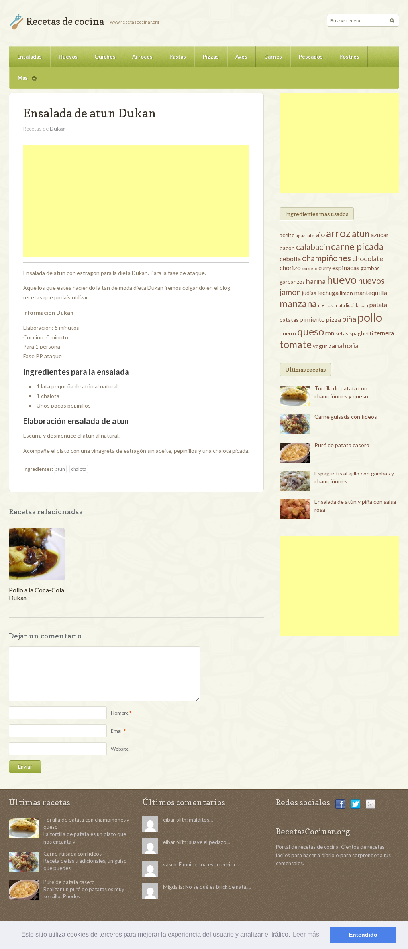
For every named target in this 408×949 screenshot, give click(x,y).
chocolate (367, 258)
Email (117, 731)
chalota (78, 469)
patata (378, 304)
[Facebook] (340, 803)
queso (310, 331)
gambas (370, 268)
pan (364, 305)
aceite (287, 235)
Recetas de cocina (65, 21)
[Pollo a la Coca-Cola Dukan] (37, 553)
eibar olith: (175, 819)
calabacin (313, 247)
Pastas (177, 56)
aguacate (305, 235)
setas (341, 333)
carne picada (357, 246)
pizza (333, 319)
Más (18, 82)
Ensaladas (29, 56)
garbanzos (292, 282)
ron (329, 333)
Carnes (273, 56)
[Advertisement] (136, 201)
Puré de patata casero (341, 445)
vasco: (170, 864)
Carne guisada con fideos (345, 416)
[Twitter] (355, 803)
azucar (380, 234)
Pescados (311, 56)
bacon (287, 248)
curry (324, 268)
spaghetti (361, 333)
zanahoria (343, 345)
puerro (288, 333)
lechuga (328, 292)
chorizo (290, 267)
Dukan (58, 128)
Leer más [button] (306, 934)
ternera (384, 333)
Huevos (68, 56)
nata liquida (347, 305)
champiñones (326, 258)
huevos (371, 280)
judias (309, 293)
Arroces (142, 56)
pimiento (312, 319)
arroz (338, 233)
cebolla (290, 258)
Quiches (105, 56)
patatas (289, 320)
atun (60, 469)
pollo (369, 317)
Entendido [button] (363, 934)
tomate (296, 344)
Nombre (120, 713)
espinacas (345, 267)
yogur (320, 346)
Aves (241, 56)
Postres (349, 56)
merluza (326, 305)
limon (346, 293)
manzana (298, 303)
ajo (320, 234)
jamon (290, 292)
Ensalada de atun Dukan (89, 113)
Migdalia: (173, 887)
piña (349, 318)
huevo (342, 279)
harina (316, 281)
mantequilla (370, 292)
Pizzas (211, 56)
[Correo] (370, 803)
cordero (309, 268)
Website (120, 749)
